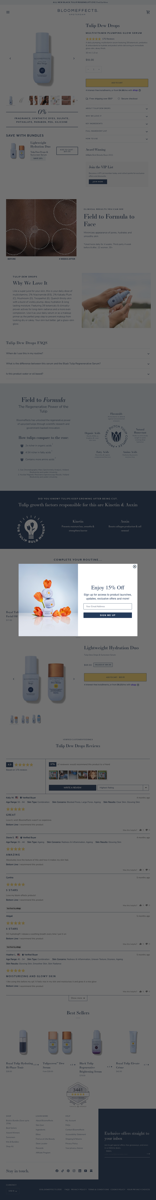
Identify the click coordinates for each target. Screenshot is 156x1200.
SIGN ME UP (107, 615)
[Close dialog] (134, 566)
